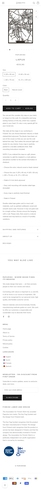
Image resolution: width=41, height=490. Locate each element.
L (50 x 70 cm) (9, 80)
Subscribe (12, 398)
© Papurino (20, 466)
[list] (7, 361)
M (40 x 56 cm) (24, 74)
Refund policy (7, 344)
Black (6, 90)
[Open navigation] (3, 3)
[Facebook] (3, 316)
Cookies (5, 347)
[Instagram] (9, 316)
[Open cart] (38, 3)
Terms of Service (8, 336)
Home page (7, 329)
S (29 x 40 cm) (9, 74)
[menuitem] (7, 356)
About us (7, 236)
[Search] (34, 3)
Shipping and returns (14, 229)
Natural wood (17, 90)
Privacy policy (7, 340)
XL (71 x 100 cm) (24, 80)
